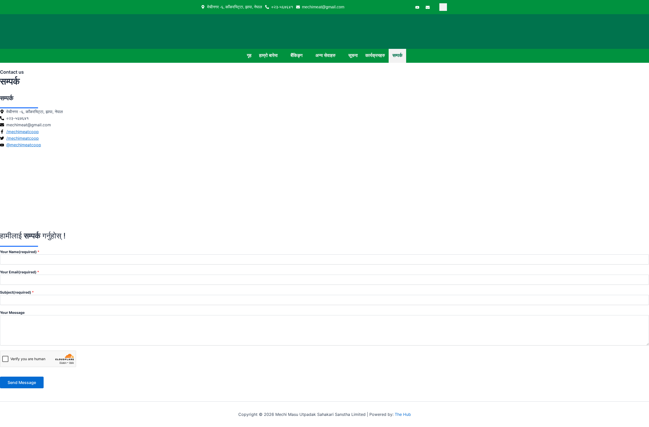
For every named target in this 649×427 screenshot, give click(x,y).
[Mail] (427, 7)
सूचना (353, 55)
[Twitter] (407, 7)
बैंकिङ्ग (296, 55)
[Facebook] (396, 7)
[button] (443, 7)
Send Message (22, 382)
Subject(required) (17, 292)
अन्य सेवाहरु (325, 55)
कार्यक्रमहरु (375, 55)
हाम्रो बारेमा (268, 55)
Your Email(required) (19, 272)
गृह (249, 55)
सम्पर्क (397, 55)
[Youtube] (417, 7)
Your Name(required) (19, 252)
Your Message (12, 312)
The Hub (403, 414)
